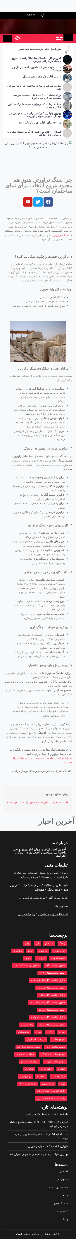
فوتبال (61, 1069)
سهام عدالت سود (25, 1054)
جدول (27, 958)
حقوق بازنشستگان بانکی (52, 995)
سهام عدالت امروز (55, 1047)
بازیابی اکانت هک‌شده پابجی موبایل (42, 76)
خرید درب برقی (29, 877)
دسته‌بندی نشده (58, 1188)
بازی (30, 951)
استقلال (49, 943)
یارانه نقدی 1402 (27, 1084)
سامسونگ (23, 1032)
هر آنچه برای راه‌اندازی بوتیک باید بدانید (40, 122)
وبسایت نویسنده (17, 803)
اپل (37, 943)
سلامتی (64, 1196)
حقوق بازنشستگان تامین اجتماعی (47, 1002)
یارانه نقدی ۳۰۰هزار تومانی (51, 1091)
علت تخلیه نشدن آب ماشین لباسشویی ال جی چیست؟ (36, 69)
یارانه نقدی (48, 1084)
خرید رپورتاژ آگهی (58, 898)
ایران (27, 943)
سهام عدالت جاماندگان (53, 1054)
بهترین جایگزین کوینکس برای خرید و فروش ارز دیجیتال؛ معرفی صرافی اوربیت (35, 115)
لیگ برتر (29, 1069)
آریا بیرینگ (47, 877)
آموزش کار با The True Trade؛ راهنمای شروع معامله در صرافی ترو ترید (36, 60)
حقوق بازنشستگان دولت (52, 1025)
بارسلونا (43, 951)
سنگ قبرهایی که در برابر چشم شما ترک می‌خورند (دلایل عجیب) (33, 106)
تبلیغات (17, 951)
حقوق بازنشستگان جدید (52, 1010)
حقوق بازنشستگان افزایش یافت (48, 980)
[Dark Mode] (34, 38)
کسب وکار (62, 1212)
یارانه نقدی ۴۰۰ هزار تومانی (51, 1098)
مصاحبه (41, 1076)
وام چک (39, 890)
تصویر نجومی (58, 958)
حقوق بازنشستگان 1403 (52, 973)
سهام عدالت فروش (55, 1062)
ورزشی (64, 1220)
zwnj (62, 943)
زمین (38, 1032)
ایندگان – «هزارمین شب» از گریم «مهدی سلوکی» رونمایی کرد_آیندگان (34, 133)
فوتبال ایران (46, 1069)
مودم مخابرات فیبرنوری (32, 898)
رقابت (50, 1032)
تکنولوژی (62, 1180)
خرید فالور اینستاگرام (56, 885)
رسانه (62, 1032)
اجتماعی (63, 1172)
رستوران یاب (60, 906)
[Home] (68, 37)
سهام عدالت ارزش (36, 1039)
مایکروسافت (58, 1076)
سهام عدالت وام (29, 1062)
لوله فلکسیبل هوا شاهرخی (53, 914)
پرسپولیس (25, 1076)
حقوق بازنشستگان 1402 (26, 965)
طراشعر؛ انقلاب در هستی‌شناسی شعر (40, 49)
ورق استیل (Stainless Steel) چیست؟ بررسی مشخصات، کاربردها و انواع (37, 97)
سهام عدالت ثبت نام (28, 1047)
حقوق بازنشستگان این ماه (51, 988)
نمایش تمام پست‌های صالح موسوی (49, 803)
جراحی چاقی (53, 890)
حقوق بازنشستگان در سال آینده (48, 1017)
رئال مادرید (27, 1025)
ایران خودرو (59, 951)
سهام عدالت (58, 1039)
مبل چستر (35, 885)
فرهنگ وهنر (61, 1204)
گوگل (62, 1084)
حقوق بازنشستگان (55, 965)
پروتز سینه (45, 873)
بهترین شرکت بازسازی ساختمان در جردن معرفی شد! (34, 87)
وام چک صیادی (26, 914)
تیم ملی (41, 958)
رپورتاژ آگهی (61, 873)
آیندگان (19, 852)
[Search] (25, 38)
